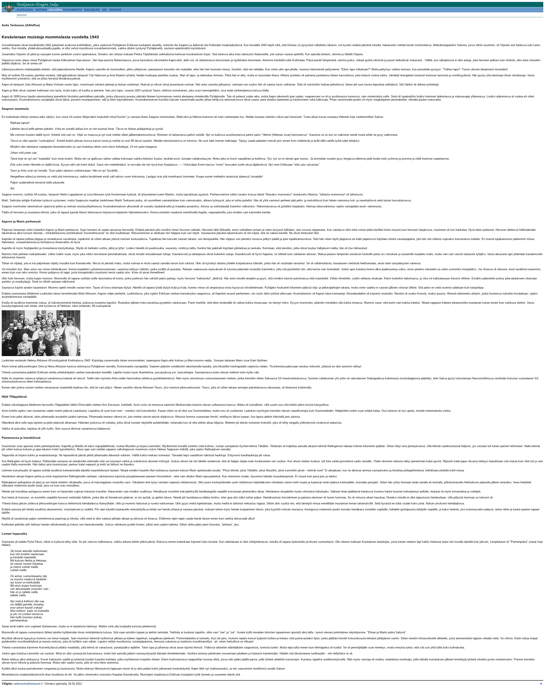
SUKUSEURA (92, 9)
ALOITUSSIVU (25, 9)
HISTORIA (41, 9)
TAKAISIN (21, 15)
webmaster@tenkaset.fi (28, 683)
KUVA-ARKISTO (72, 9)
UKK (104, 9)
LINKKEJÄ (115, 9)
